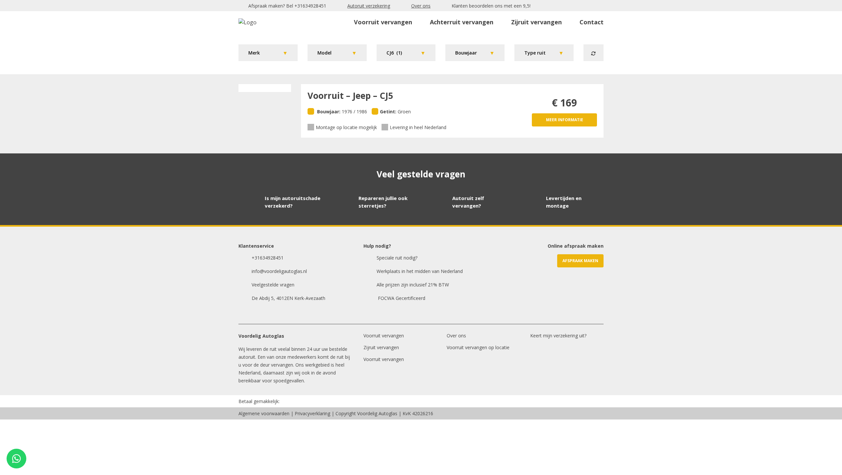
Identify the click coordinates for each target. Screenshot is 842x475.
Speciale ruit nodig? (397, 258)
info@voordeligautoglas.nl (279, 271)
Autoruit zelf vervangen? (468, 202)
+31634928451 (310, 6)
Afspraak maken (580, 260)
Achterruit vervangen (461, 22)
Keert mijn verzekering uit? (558, 335)
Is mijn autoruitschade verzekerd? (292, 202)
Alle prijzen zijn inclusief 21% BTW (413, 285)
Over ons (421, 6)
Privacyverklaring (312, 413)
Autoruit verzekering (368, 6)
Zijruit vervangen (536, 22)
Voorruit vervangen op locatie (478, 347)
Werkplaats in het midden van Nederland (420, 271)
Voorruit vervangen (383, 22)
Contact (592, 22)
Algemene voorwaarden (263, 413)
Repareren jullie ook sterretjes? (383, 202)
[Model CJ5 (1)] (337, 52)
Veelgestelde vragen (273, 285)
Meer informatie (564, 120)
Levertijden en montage (564, 202)
